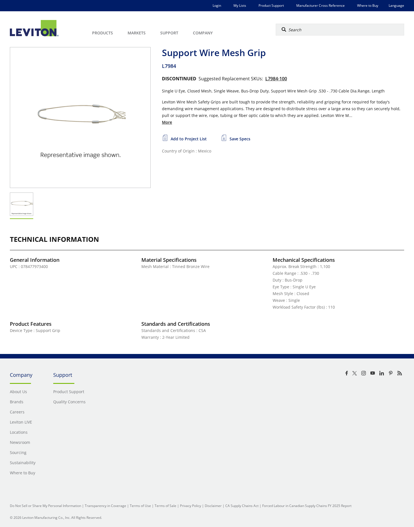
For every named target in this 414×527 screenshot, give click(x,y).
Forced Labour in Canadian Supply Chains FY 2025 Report (306, 505)
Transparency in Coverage (105, 505)
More (167, 122)
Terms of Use (140, 505)
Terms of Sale (165, 505)
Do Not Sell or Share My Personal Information (45, 505)
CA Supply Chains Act (242, 505)
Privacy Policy (190, 505)
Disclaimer (213, 505)
